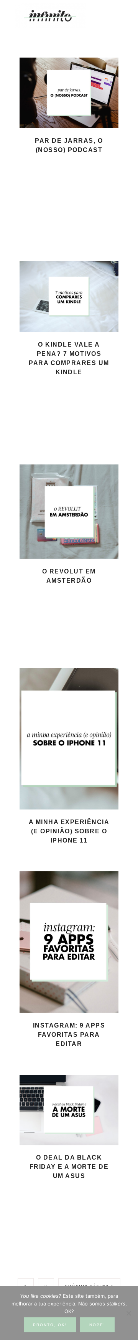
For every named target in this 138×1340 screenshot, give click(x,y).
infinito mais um (58, 15)
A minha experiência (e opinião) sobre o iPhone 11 (69, 831)
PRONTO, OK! (50, 1325)
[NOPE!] (128, 1313)
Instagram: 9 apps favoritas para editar (69, 1034)
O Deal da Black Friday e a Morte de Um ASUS (69, 1166)
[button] (115, 11)
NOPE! (97, 1325)
